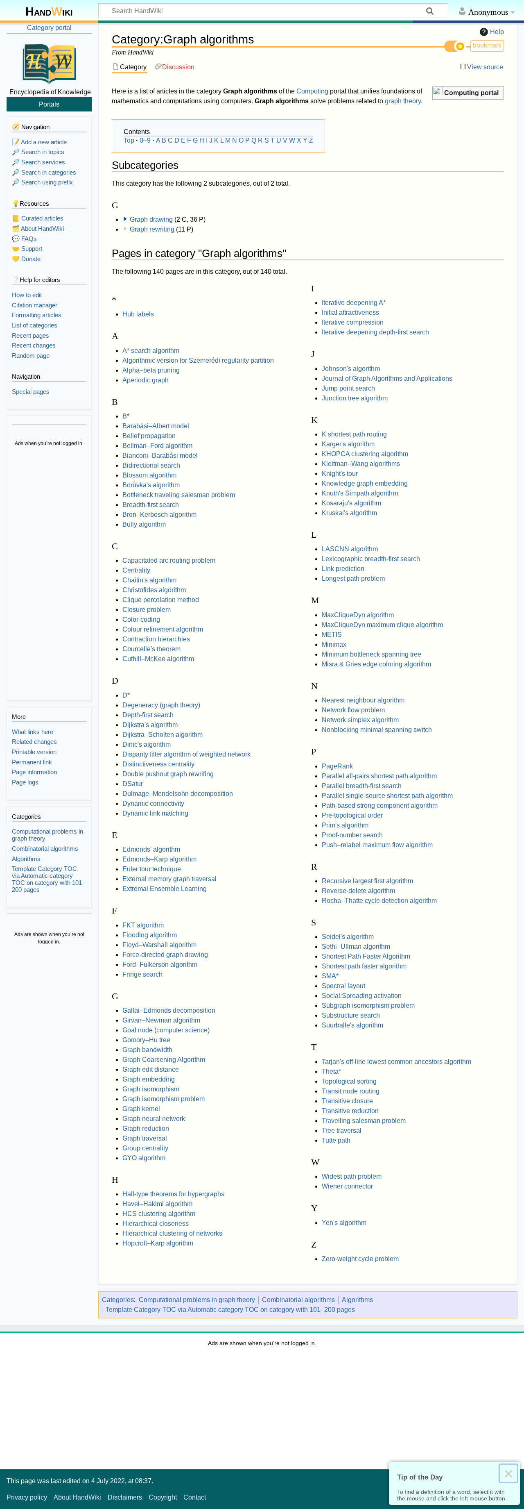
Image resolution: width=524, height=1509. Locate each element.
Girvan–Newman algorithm (161, 1020)
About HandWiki (77, 1497)
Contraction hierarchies (156, 639)
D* (126, 695)
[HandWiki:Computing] (438, 92)
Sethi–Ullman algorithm (356, 946)
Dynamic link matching (155, 813)
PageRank (337, 766)
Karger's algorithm (348, 444)
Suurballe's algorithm (352, 1025)
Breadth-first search (150, 504)
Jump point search (348, 388)
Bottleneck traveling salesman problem (178, 494)
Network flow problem (353, 710)
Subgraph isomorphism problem (368, 1005)
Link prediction (343, 568)
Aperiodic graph (145, 380)
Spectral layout (343, 985)
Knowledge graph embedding (365, 483)
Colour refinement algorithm (162, 629)
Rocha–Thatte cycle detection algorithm (379, 900)
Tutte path (336, 1140)
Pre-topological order (352, 815)
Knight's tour (340, 473)
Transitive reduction (350, 1110)
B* (125, 416)
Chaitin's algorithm (149, 580)
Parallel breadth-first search (362, 785)
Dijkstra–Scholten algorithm (162, 734)
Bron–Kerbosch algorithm (159, 514)
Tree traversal (341, 1130)
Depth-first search (148, 714)
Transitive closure (347, 1101)
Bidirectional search (151, 465)
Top (129, 140)
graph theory (403, 101)
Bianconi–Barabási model (160, 455)
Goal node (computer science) (166, 1030)
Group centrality (145, 1148)
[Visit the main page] (49, 62)
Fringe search (142, 974)
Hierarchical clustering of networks (172, 1233)
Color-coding (141, 619)
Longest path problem (353, 578)
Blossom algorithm (149, 475)
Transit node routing (350, 1091)
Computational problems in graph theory (197, 1299)
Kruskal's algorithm (349, 512)
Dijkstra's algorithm (150, 724)
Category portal (49, 27)
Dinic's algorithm (146, 744)
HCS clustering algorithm (158, 1213)
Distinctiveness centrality (158, 764)
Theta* (331, 1071)
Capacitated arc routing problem (168, 560)
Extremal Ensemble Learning (164, 888)
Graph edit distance (150, 1069)
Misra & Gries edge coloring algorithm (376, 664)
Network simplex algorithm (360, 719)
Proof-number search (352, 835)
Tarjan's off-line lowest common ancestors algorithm (396, 1061)
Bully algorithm (144, 524)
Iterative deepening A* (354, 302)
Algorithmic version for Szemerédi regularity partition (198, 360)
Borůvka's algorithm (151, 485)
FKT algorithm (143, 925)
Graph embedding (148, 1079)
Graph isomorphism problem (163, 1098)
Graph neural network (153, 1118)
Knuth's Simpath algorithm (360, 493)
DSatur (132, 783)
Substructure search (351, 1015)
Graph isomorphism (150, 1089)
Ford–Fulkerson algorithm (159, 964)
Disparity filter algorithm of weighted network (186, 754)
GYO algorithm (143, 1157)
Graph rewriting (152, 229)
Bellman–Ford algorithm (157, 445)
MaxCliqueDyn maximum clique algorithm (382, 624)
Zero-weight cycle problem (360, 1258)
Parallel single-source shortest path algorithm (387, 795)
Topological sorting (349, 1081)
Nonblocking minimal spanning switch (377, 729)
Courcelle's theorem (151, 648)
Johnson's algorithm (351, 368)
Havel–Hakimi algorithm (157, 1203)
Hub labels (138, 314)
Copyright (163, 1497)
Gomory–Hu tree (146, 1039)
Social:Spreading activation (362, 995)
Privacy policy (27, 1497)
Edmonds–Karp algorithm (159, 859)
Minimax (334, 644)
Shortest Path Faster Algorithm (366, 956)
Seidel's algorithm (348, 936)
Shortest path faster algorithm (364, 966)
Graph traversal (144, 1138)
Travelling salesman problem (364, 1120)
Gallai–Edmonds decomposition (168, 1010)
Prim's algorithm (345, 825)
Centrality (136, 570)
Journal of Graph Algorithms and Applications (387, 378)
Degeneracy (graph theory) (161, 705)
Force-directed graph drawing (165, 954)
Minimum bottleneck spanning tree (371, 654)
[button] (468, 93)
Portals (49, 104)
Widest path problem (352, 1176)
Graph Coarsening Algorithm (163, 1059)
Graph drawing (151, 219)
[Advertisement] (49, 575)
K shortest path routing (354, 434)
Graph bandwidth (147, 1049)
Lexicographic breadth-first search (371, 558)
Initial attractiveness (350, 312)
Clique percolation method (160, 599)
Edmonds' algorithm (151, 849)
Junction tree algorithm (355, 398)
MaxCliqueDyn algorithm (358, 614)
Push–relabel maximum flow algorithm (377, 844)
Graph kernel (141, 1108)
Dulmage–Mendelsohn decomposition (177, 793)
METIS (332, 634)
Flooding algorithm (149, 935)
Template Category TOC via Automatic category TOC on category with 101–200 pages (230, 1309)
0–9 (145, 140)
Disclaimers (125, 1497)
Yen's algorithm (344, 1222)
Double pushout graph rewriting (168, 773)
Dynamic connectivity (153, 803)
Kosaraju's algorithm (351, 503)
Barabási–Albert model (155, 426)
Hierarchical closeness (155, 1223)
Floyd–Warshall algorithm (159, 944)
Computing (312, 91)
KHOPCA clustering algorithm (365, 453)
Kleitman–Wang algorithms (361, 463)
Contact (194, 1497)
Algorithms (357, 1299)
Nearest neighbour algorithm (363, 700)
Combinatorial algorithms (298, 1299)
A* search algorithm (150, 350)
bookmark (487, 45)
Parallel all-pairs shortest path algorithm (379, 776)
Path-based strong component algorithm (380, 805)
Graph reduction (145, 1128)
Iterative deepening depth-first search (375, 332)
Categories (118, 1299)
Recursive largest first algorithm (367, 880)
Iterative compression (353, 322)
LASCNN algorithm (350, 548)
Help (497, 31)
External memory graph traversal (169, 878)
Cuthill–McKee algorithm (158, 658)
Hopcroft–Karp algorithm (157, 1243)
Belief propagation (149, 435)
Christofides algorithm (154, 589)
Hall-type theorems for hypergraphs (173, 1194)
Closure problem (146, 609)
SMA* (330, 976)
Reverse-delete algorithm (358, 890)
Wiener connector (347, 1186)
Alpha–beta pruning (151, 370)
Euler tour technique (151, 869)
